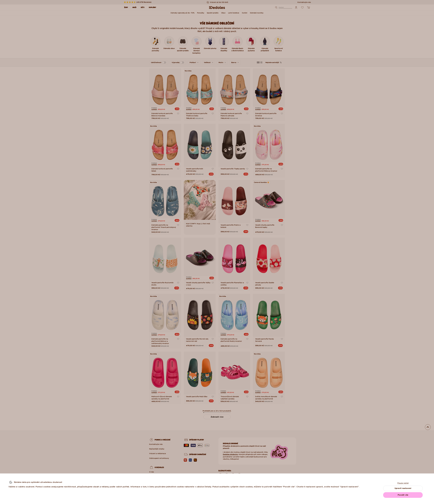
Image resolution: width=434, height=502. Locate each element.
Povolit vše (403, 495)
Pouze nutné (403, 483)
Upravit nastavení (403, 488)
